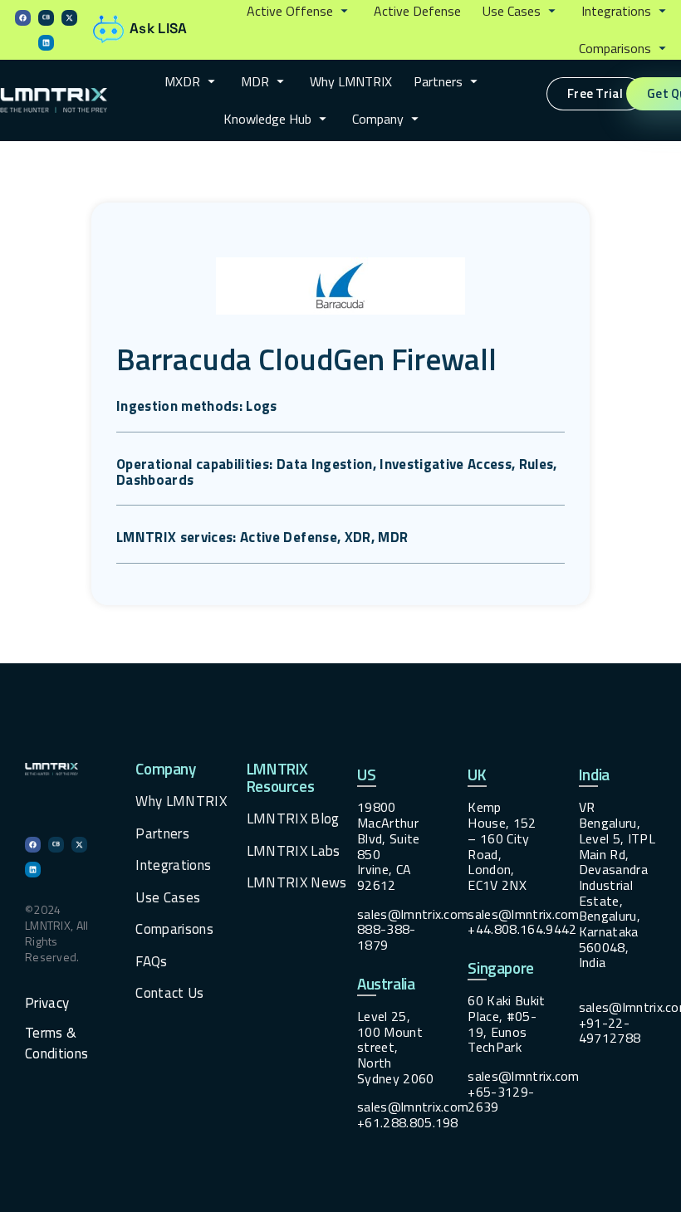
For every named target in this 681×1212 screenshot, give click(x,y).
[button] (299, 11)
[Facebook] (23, 18)
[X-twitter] (69, 18)
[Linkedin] (46, 43)
